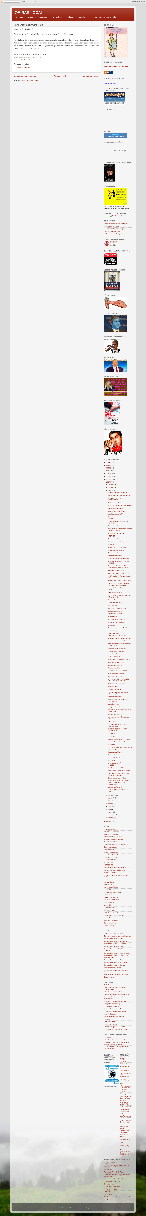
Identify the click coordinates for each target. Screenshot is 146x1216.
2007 (108, 482)
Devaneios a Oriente (111, 857)
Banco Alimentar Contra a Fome (125, 1097)
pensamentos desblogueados (114, 915)
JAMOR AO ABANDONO (116, 614)
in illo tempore (112, 605)
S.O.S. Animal (108, 1194)
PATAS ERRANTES (110, 1189)
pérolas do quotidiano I (115, 592)
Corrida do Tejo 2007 (115, 603)
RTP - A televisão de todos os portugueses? (118, 725)
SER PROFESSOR (114, 657)
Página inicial (59, 76)
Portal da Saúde (109, 1022)
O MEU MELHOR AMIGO (112, 1186)
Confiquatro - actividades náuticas (115, 1001)
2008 (108, 479)
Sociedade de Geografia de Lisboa (116, 1029)
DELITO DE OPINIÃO (111, 855)
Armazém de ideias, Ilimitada (114, 839)
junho (110, 803)
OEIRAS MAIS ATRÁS (111, 900)
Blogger (88, 1208)
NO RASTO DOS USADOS (117, 547)
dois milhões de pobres (115, 508)
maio (110, 806)
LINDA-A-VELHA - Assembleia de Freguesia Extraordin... (119, 577)
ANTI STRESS (112, 721)
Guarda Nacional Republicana (114, 1009)
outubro (111, 490)
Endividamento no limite (116, 550)
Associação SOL (125, 1094)
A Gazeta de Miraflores (111, 832)
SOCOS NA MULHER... (115, 676)
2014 (108, 462)
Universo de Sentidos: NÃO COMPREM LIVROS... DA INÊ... (119, 566)
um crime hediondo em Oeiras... (118, 742)
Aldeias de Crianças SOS (124, 1069)
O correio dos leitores (115, 526)
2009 (108, 476)
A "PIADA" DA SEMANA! (116, 622)
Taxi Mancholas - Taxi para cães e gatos (117, 1197)
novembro (111, 487)
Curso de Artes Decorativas (117, 600)
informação (111, 760)
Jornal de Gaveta (110, 872)
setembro (111, 795)
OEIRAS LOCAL (29, 12)
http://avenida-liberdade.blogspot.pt (116, 867)
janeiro (110, 817)
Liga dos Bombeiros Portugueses (115, 1011)
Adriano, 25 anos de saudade (118, 671)
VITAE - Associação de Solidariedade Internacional (125, 1152)
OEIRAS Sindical (109, 902)
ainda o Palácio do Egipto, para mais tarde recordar (118, 774)
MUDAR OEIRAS (109, 884)
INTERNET (111, 536)
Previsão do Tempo (110, 1024)
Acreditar (123, 1061)
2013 (108, 465)
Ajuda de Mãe (124, 1066)
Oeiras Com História (111, 897)
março (110, 812)
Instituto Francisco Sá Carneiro (114, 870)
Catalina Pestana (113, 755)
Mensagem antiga (91, 76)
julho (110, 801)
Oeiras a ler (108, 895)
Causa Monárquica (110, 847)
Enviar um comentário (23, 67)
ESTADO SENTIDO (110, 860)
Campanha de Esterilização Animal (116, 844)
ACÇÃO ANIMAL (109, 1162)
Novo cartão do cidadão (116, 673)
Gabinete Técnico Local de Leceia (119, 628)
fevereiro (111, 815)
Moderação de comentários (117, 684)
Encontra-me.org (109, 1184)
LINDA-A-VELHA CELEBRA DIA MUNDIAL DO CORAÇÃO (118, 584)
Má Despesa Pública (111, 887)
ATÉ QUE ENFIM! (114, 707)
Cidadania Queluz (110, 849)
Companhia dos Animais (112, 1181)
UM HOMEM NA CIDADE (116, 570)
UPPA (106, 1199)
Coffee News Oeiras (111, 852)
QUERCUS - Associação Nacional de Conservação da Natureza (116, 1043)
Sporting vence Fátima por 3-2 (118, 492)
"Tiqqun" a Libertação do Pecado (119, 739)
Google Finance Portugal (112, 1004)
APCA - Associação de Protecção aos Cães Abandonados (116, 1166)
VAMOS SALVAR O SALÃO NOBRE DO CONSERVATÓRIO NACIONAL (119, 782)
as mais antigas (113, 631)
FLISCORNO (108, 862)
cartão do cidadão (25, 60)
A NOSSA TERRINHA (111, 834)
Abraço (122, 1058)
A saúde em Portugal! (115, 787)
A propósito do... (113, 704)
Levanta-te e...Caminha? (116, 651)
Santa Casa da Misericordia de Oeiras (117, 974)
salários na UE (112, 625)
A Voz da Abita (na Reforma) (113, 837)
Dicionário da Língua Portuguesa (115, 229)
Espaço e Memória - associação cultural (117, 936)
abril (109, 809)
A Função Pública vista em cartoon (119, 638)
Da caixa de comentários (116, 533)
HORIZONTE (108, 865)
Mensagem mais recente (25, 76)
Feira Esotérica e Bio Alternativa (118, 558)
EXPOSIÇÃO (112, 733)
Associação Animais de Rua (113, 1172)
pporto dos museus (110, 918)
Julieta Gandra (113, 686)
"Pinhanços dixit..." (110, 829)
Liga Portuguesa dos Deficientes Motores (125, 1122)
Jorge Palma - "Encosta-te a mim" (119, 770)
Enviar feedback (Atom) (30, 80)
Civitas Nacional (125, 1106)
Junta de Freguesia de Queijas (114, 965)
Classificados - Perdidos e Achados (116, 1179)
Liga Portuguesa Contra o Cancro (125, 1117)
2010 (108, 473)
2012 (108, 468)
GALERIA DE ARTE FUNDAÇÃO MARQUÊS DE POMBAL (118, 680)
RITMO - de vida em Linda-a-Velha (119, 580)
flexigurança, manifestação (117, 641)
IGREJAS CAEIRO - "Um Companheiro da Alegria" (117, 634)
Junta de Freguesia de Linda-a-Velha (116, 953)
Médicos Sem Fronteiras (124, 1131)
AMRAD (106, 985)
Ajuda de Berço (125, 1064)
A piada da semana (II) (115, 514)
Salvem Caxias (109, 977)
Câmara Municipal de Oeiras (113, 933)
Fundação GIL (125, 1109)
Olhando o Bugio (109, 907)
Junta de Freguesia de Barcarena (115, 941)
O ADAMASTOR (109, 889)
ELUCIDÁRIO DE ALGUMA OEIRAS (120, 505)
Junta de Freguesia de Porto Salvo (116, 962)
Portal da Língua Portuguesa (113, 234)
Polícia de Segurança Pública (114, 1016)
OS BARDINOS (109, 910)
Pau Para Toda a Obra (111, 913)
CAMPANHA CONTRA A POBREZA (119, 573)
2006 (108, 821)
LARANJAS (111, 736)
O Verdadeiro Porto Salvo (112, 892)
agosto (110, 798)
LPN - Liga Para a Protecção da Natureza (118, 1040)
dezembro (111, 484)
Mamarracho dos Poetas (112, 967)
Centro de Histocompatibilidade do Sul (117, 994)
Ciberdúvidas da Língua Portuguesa (116, 223)
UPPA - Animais (109, 925)
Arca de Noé (108, 1169)
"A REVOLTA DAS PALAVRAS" (118, 619)
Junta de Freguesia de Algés (113, 938)
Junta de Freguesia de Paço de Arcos (116, 960)
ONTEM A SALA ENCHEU (116, 542)
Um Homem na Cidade (115, 503)
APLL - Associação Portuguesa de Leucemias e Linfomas (126, 1088)
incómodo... (112, 544)
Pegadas (107, 1191)
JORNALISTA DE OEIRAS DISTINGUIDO (116, 499)
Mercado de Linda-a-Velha (117, 648)
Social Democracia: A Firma (117, 768)
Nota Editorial (112, 617)
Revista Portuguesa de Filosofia (114, 1027)
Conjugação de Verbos (111, 226)
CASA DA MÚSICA (114, 758)
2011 (108, 471)
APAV (121, 1083)
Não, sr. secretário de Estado (117, 778)
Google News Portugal (111, 1006)
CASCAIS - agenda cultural (113, 992)
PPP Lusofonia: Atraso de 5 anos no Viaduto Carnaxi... (120, 529)
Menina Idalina (109, 882)
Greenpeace (108, 1037)
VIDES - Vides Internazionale (124, 1146)
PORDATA (107, 1019)
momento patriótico (114, 689)
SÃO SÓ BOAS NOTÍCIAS (116, 511)
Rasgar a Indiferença (111, 920)
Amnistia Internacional (124, 1080)
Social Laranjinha (110, 923)
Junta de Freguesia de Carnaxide (115, 944)
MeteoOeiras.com (110, 1014)
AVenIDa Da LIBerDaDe (112, 842)
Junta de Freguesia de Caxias (114, 946)
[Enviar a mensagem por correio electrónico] (39, 57)
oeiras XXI (107, 905)
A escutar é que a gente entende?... (120, 495)
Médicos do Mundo (124, 1127)
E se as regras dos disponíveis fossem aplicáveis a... (118, 693)
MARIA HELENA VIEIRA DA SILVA (119, 659)
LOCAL (106, 879)
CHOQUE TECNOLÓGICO (117, 608)
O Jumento (111, 744)
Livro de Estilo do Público (112, 231)
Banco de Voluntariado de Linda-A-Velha (125, 1102)
